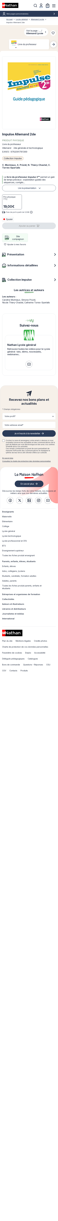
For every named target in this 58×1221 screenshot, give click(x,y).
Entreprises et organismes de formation (21, 594)
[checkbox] (3, 440)
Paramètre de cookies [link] (12, 653)
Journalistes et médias (13, 614)
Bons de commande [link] (11, 664)
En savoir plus (7, 458)
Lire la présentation (27, 188)
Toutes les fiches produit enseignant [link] (18, 555)
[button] (29, 92)
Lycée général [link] (8, 531)
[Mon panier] (47, 5)
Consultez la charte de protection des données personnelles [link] (26, 461)
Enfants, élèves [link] (9, 566)
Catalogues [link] (33, 659)
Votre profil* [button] (10, 416)
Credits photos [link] (40, 641)
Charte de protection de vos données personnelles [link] (25, 647)
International (8, 618)
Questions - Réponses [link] (33, 664)
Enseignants (8, 512)
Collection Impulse (13, 158)
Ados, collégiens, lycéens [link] (13, 571)
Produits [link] (24, 670)
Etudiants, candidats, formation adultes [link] (19, 576)
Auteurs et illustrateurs (13, 604)
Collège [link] (5, 526)
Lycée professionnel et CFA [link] (14, 541)
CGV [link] (4, 670)
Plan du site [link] (7, 641)
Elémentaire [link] (7, 521)
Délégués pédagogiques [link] (13, 659)
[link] (29, 364)
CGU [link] (48, 664)
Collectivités (8, 599)
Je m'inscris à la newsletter (27, 433)
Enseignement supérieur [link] (13, 550)
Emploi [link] (28, 653)
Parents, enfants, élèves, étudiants (19, 561)
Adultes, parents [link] (9, 581)
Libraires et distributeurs (14, 609)
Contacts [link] (13, 670)
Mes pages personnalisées (17, 14)
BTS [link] (4, 546)
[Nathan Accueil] (10, 5)
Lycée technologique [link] (11, 536)
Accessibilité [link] (39, 653)
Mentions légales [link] (23, 641)
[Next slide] (53, 44)
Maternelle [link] (7, 516)
